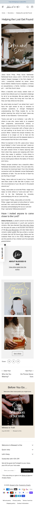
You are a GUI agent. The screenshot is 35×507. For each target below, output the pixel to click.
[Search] (27, 7)
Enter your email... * (9, 475)
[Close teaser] (5, 245)
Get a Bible (17, 354)
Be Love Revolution (12, 230)
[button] (2, 253)
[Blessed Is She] (13, 6)
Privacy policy (16, 505)
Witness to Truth (8, 428)
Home (3, 13)
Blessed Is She (13, 490)
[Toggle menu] (3, 7)
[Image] (17, 298)
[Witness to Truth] (17, 409)
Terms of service (27, 505)
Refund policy (6, 505)
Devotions (11, 13)
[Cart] (32, 7)
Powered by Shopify (24, 490)
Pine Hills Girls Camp (26, 225)
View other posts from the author (17, 268)
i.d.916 (14, 232)
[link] (9, 361)
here (21, 234)
